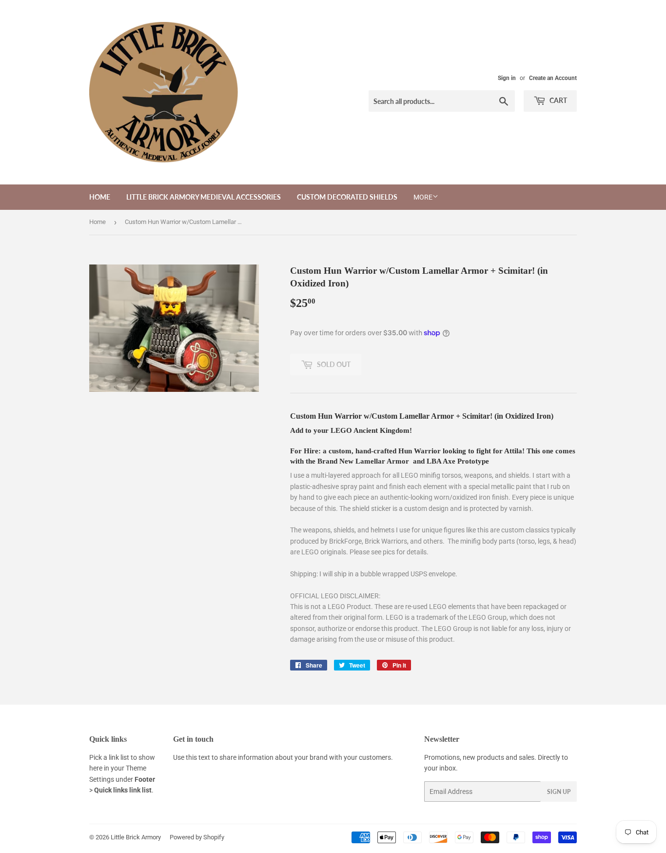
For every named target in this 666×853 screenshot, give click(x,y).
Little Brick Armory (136, 837)
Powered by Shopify (197, 837)
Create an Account (553, 78)
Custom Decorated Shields (347, 197)
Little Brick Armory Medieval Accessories (203, 197)
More (422, 197)
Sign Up (558, 791)
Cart (557, 100)
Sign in (507, 78)
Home (99, 197)
